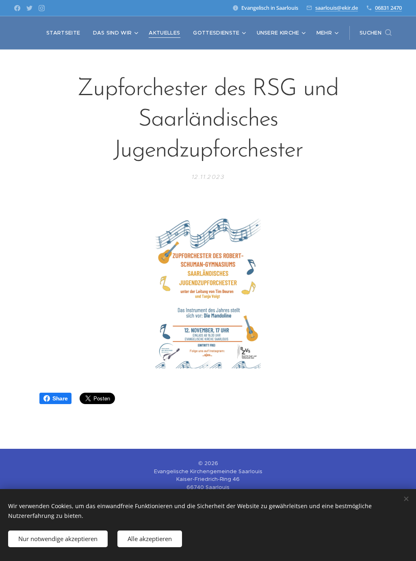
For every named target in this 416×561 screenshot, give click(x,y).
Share (59, 398)
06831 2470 (388, 7)
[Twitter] (29, 8)
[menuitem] (65, 33)
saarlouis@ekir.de (336, 7)
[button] (375, 33)
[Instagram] (42, 8)
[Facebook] (17, 8)
